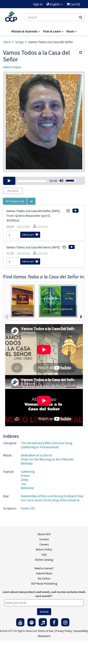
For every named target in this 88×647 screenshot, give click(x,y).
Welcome (27, 488)
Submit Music (44, 573)
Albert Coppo (12, 67)
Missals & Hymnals (24, 31)
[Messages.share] (81, 52)
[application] (44, 181)
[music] (43, 622)
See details (12, 190)
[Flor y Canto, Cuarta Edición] (22, 301)
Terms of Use (45, 631)
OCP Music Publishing (44, 583)
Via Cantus (44, 578)
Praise (25, 476)
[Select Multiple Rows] (31, 201)
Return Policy (44, 549)
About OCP (44, 534)
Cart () (75, 4)
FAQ (44, 554)
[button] (7, 318)
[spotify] (31, 622)
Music (70, 31)
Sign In (38, 4)
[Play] (9, 181)
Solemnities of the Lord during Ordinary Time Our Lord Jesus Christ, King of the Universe (52, 498)
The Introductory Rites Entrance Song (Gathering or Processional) (46, 445)
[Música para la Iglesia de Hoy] (58, 301)
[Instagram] (65, 622)
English (55, 4)
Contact (44, 539)
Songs (19, 42)
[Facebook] (54, 622)
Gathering (28, 471)
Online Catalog (44, 559)
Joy (23, 484)
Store (7, 42)
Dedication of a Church (36, 455)
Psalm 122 (28, 508)
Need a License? (44, 568)
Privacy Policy (63, 631)
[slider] (68, 179)
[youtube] (20, 622)
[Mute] (61, 180)
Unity (24, 480)
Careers (44, 544)
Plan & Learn (52, 31)
